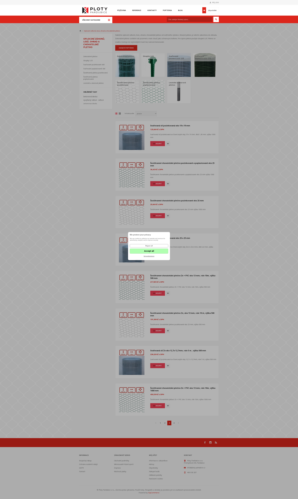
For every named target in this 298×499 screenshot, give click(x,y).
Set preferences (149, 256)
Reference (136, 10)
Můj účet (215, 2)
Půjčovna (121, 10)
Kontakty (152, 10)
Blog (180, 10)
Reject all (149, 246)
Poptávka (167, 10)
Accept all (149, 251)
